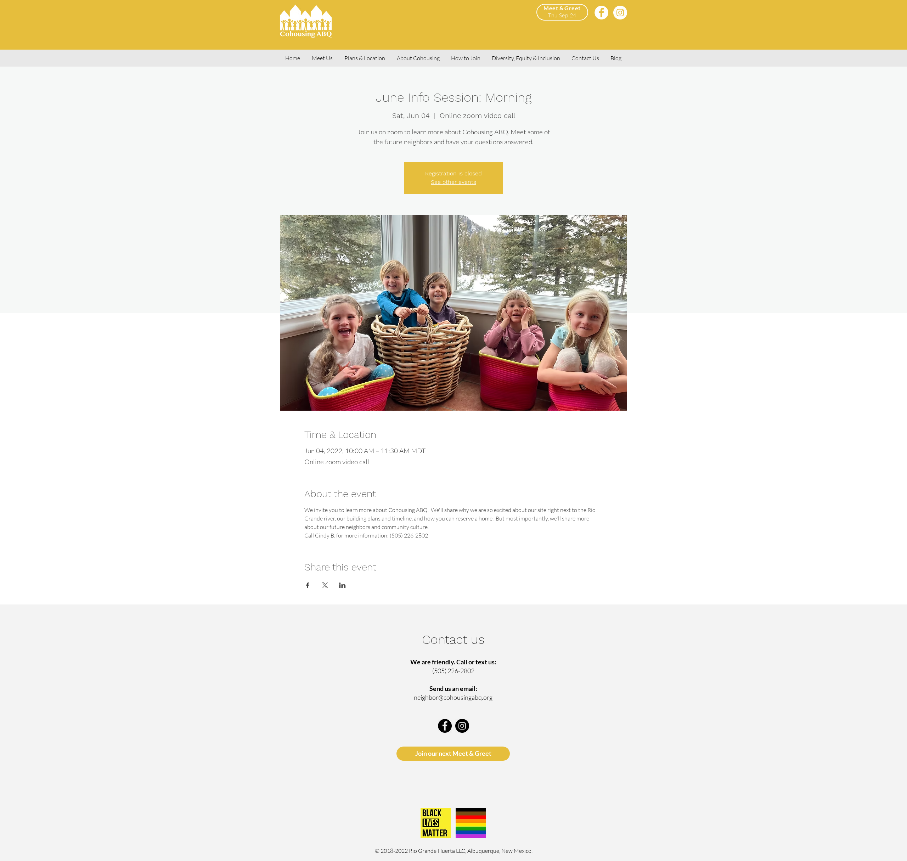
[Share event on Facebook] (307, 585)
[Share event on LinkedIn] (342, 585)
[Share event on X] (325, 585)
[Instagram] (620, 12)
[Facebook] (601, 12)
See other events (453, 182)
